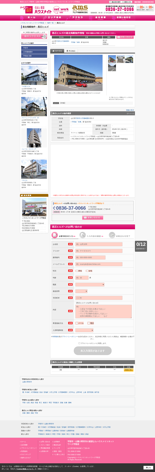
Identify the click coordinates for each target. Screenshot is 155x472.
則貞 (41, 392)
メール (81, 323)
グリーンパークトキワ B (30, 118)
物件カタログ (26, 458)
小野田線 (47, 431)
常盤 (36, 403)
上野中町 (79, 392)
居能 (61, 403)
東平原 (96, 392)
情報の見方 (130, 110)
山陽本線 (55, 431)
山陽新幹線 (70, 431)
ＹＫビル (24, 180)
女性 (90, 271)
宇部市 (58, 41)
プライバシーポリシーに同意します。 (94, 343)
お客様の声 (44, 451)
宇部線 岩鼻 (27, 56)
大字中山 (72, 392)
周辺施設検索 (45, 448)
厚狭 (82, 434)
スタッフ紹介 (45, 445)
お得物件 (57, 442)
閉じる (148, 467)
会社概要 (24, 445)
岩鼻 (78, 42)
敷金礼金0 (57, 445)
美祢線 (62, 431)
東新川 (45, 403)
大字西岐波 (35, 392)
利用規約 (56, 336)
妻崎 (69, 403)
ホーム (23, 442)
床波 (32, 403)
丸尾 (28, 403)
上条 (84, 392)
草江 (40, 403)
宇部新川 (56, 403)
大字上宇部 (53, 392)
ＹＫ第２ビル (26, 86)
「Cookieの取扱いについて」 (25, 469)
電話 (92, 323)
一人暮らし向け (59, 454)
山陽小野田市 (27, 382)
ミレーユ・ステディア (29, 149)
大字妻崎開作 (65, 41)
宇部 (24, 403)
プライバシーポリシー (70, 336)
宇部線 (73, 42)
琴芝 (50, 403)
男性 (80, 271)
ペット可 (57, 448)
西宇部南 (90, 392)
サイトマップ (26, 454)
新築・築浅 (58, 451)
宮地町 (46, 392)
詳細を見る (129, 370)
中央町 (27, 392)
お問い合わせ (45, 442)
